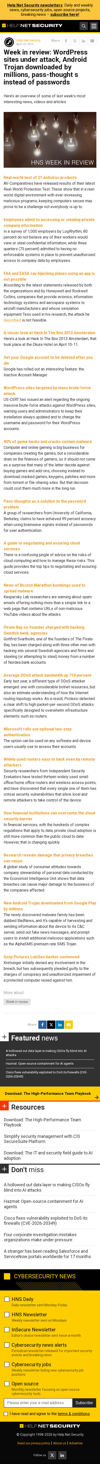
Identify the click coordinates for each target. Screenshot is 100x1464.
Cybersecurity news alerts (39, 1345)
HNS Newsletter (29, 1314)
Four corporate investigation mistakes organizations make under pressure (40, 1237)
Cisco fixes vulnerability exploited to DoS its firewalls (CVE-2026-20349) (46, 1220)
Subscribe (84, 1403)
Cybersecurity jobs (31, 1364)
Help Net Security (29, 40)
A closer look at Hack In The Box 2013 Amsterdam (49, 333)
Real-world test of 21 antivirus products (40, 177)
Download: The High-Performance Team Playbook (48, 1093)
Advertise (76, 1443)
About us (59, 1443)
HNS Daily (22, 1299)
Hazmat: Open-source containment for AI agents (40, 1063)
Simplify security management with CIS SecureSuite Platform (42, 1139)
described (12, 320)
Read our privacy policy (33, 1443)
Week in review (17, 1002)
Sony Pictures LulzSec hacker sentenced (41, 957)
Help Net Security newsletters (35, 5)
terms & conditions (74, 1413)
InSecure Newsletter (34, 1330)
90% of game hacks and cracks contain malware (48, 441)
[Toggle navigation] (94, 26)
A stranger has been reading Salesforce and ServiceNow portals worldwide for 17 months (47, 1254)
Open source (25, 1384)
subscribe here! (64, 14)
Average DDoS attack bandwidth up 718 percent (47, 675)
